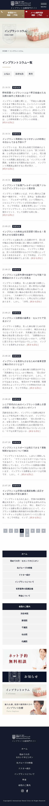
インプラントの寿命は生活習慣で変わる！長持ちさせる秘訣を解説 (24, 233)
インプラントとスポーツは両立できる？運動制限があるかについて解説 (24, 449)
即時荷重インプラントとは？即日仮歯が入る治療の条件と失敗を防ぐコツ (24, 94)
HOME (4, 51)
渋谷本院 (24, 614)
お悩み (7, 74)
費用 (31, 74)
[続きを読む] (8, 122)
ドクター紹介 (24, 575)
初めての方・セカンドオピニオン (24, 561)
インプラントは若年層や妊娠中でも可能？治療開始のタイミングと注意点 (24, 276)
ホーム (24, 554)
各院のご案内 (24, 607)
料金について (24, 596)
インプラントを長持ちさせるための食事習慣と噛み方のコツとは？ (24, 362)
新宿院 (24, 621)
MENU (44, 7)
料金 (24, 780)
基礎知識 (19, 74)
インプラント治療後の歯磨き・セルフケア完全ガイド (24, 319)
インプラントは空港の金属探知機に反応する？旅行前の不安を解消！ (23, 492)
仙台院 (24, 634)
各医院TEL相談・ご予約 (12, 14)
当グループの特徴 (24, 568)
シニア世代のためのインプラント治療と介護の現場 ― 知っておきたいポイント (24, 406)
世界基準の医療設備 (24, 589)
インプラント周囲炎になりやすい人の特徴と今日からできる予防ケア (24, 140)
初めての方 (24, 755)
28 (27, 535)
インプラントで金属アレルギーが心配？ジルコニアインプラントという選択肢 (24, 187)
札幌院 (24, 641)
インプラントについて (24, 582)
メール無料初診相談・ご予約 (37, 14)
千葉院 (24, 627)
